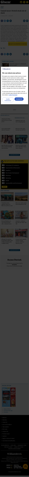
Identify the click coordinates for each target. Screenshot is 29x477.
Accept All (19, 99)
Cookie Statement (12, 95)
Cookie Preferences (8, 99)
